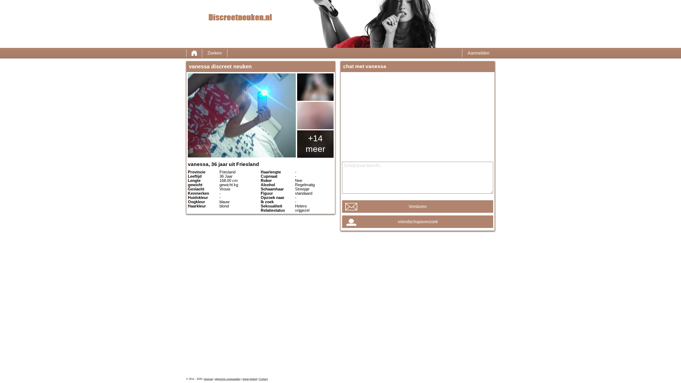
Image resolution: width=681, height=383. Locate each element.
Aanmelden (478, 53)
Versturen (418, 206)
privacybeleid (250, 379)
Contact (263, 379)
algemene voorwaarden (227, 379)
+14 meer (315, 144)
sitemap (208, 379)
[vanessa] (242, 115)
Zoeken (214, 53)
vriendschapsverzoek (418, 221)
